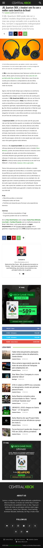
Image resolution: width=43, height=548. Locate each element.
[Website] (16, 532)
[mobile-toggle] (3, 3)
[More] (23, 238)
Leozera (7, 13)
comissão (28, 68)
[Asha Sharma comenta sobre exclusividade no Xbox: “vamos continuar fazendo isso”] (6, 399)
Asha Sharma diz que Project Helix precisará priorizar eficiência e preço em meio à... (26, 420)
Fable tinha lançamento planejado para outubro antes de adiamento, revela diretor (25, 354)
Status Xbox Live (22, 542)
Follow (37, 333)
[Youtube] (23, 273)
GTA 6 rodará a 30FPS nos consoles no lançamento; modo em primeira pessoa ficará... (26, 387)
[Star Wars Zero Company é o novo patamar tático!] (6, 375)
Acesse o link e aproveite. (25, 163)
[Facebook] (11, 34)
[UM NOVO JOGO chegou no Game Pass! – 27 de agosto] (6, 410)
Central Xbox (9, 539)
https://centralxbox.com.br (21, 262)
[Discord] (7, 526)
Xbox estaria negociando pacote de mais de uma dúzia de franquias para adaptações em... (26, 365)
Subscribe (36, 342)
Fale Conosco (20, 539)
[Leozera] (21, 251)
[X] (15, 34)
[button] (40, 3)
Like (38, 328)
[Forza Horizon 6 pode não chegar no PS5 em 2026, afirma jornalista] (6, 432)
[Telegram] (24, 526)
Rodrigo (14, 379)
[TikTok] (29, 526)
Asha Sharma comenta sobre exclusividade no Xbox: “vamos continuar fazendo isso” (24, 398)
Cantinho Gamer (33, 539)
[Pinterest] (20, 34)
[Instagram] (18, 526)
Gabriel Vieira (16, 359)
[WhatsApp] (25, 34)
